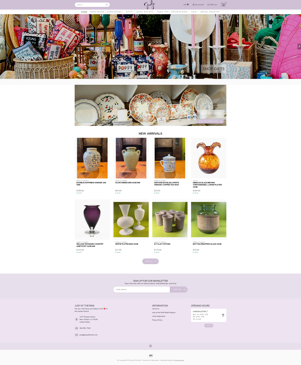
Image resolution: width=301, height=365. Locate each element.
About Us (155, 309)
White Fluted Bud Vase (126, 244)
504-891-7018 (85, 328)
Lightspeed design (166, 360)
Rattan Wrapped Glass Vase (207, 244)
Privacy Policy (157, 320)
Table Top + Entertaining (172, 12)
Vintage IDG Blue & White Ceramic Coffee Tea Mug (166, 184)
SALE (194, 12)
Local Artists (144, 12)
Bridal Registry (210, 12)
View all (149, 261)
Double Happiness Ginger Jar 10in (91, 184)
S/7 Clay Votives (162, 244)
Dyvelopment (179, 360)
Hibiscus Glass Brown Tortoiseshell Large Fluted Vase (207, 185)
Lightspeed (154, 360)
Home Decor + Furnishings (106, 12)
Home (84, 12)
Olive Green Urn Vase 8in (127, 183)
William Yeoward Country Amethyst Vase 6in (89, 245)
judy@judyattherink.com (88, 335)
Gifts (129, 12)
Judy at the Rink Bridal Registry (163, 312)
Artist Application (158, 316)
